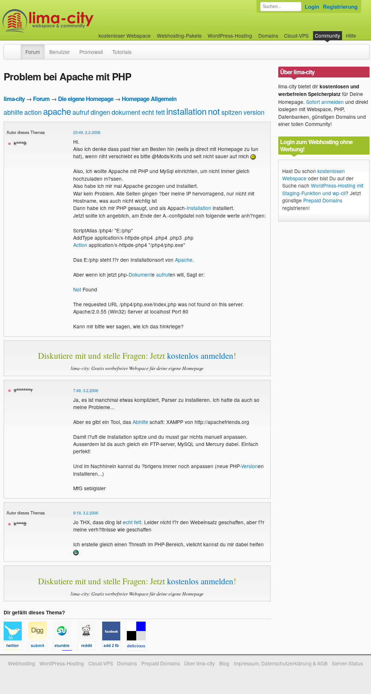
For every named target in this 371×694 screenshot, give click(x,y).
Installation (199, 207)
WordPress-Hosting (230, 35)
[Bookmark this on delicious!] (138, 647)
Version (249, 466)
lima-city (14, 98)
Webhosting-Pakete (179, 35)
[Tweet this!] (16, 647)
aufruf (80, 112)
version (253, 112)
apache (57, 111)
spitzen (231, 112)
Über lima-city (199, 663)
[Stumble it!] (65, 647)
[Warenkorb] (362, 32)
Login (312, 6)
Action (80, 244)
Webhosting (21, 663)
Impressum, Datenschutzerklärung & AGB (281, 663)
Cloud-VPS (296, 35)
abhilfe (13, 112)
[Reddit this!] (90, 647)
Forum (32, 51)
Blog (224, 663)
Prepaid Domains (322, 200)
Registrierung (340, 6)
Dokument (140, 274)
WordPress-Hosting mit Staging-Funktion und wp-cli (322, 189)
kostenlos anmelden (200, 355)
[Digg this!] (40, 647)
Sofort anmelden (325, 101)
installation (186, 111)
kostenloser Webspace (125, 35)
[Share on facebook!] (114, 647)
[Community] (16, 48)
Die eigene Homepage (85, 98)
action (33, 112)
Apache (183, 259)
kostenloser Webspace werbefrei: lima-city (75, 21)
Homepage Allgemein (149, 98)
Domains (268, 35)
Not (77, 289)
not (214, 111)
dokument (126, 112)
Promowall (91, 51)
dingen (100, 112)
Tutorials (122, 51)
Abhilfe (140, 421)
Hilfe (351, 35)
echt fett (153, 112)
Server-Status (347, 663)
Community (327, 35)
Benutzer (59, 51)
